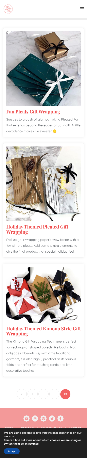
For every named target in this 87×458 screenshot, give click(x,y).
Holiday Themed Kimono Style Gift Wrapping (43, 331)
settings (33, 444)
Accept (12, 451)
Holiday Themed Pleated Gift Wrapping (37, 229)
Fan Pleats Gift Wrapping (33, 111)
